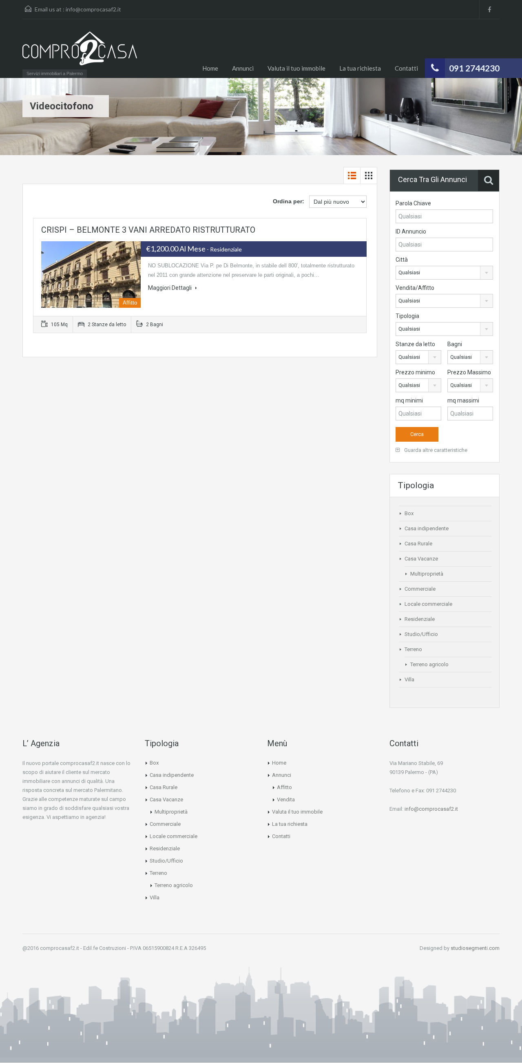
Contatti (406, 68)
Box (409, 513)
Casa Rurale (418, 543)
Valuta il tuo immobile (296, 68)
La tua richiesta (360, 68)
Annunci (243, 68)
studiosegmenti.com (475, 948)
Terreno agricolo (429, 664)
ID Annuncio (411, 231)
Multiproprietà (426, 574)
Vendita (286, 799)
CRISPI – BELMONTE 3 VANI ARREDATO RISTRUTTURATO (148, 230)
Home (210, 68)
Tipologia (407, 316)
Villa (409, 679)
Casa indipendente (427, 528)
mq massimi (463, 400)
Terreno (413, 649)
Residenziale (420, 619)
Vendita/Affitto (415, 288)
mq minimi (409, 400)
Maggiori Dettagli (170, 288)
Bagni (454, 344)
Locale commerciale (428, 604)
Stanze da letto (415, 344)
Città (402, 259)
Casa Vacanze (421, 559)
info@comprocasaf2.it (93, 9)
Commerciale (420, 589)
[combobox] (444, 273)
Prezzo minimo (415, 372)
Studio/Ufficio (421, 634)
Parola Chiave (413, 203)
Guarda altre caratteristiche (435, 450)
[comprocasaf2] (79, 52)
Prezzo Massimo (469, 372)
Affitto (284, 787)
